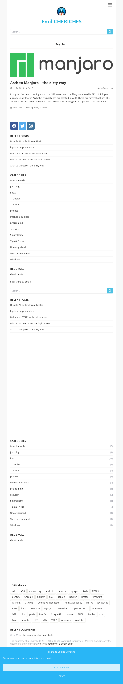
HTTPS (89, 602)
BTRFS (95, 591)
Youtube (79, 620)
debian (61, 596)
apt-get (74, 591)
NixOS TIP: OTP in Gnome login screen (30, 159)
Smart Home (17, 235)
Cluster (41, 596)
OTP (14, 614)
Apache (62, 591)
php (23, 614)
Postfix (42, 614)
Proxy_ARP (55, 614)
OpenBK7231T (80, 608)
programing (16, 223)
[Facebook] (14, 126)
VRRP (54, 620)
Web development (20, 253)
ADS (22, 591)
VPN (45, 620)
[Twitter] (22, 126)
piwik (32, 614)
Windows (15, 259)
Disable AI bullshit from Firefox (26, 141)
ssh (101, 614)
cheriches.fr (16, 274)
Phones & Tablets (19, 217)
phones (14, 210)
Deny (61, 676)
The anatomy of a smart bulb (37, 635)
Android (49, 591)
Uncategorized (18, 247)
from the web (17, 180)
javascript (102, 602)
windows (66, 620)
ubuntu (25, 620)
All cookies (61, 667)
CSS (51, 596)
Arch (36, 108)
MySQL (47, 608)
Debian (16, 198)
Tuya (14, 620)
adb (14, 591)
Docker (73, 596)
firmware (97, 596)
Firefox (84, 596)
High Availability (73, 602)
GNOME (29, 602)
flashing (16, 602)
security (14, 229)
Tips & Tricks (24, 108)
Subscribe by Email (20, 281)
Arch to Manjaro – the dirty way (38, 82)
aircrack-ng (35, 591)
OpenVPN (97, 608)
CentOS (16, 596)
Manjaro (43, 108)
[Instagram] (31, 126)
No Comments (106, 88)
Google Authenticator (49, 602)
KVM (14, 608)
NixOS (16, 204)
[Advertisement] (61, 385)
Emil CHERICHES (61, 21)
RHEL (80, 614)
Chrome (28, 596)
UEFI (36, 620)
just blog (15, 186)
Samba (91, 614)
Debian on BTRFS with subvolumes (28, 153)
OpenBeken (62, 608)
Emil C (30, 88)
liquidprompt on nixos (22, 147)
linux (15, 108)
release (70, 614)
